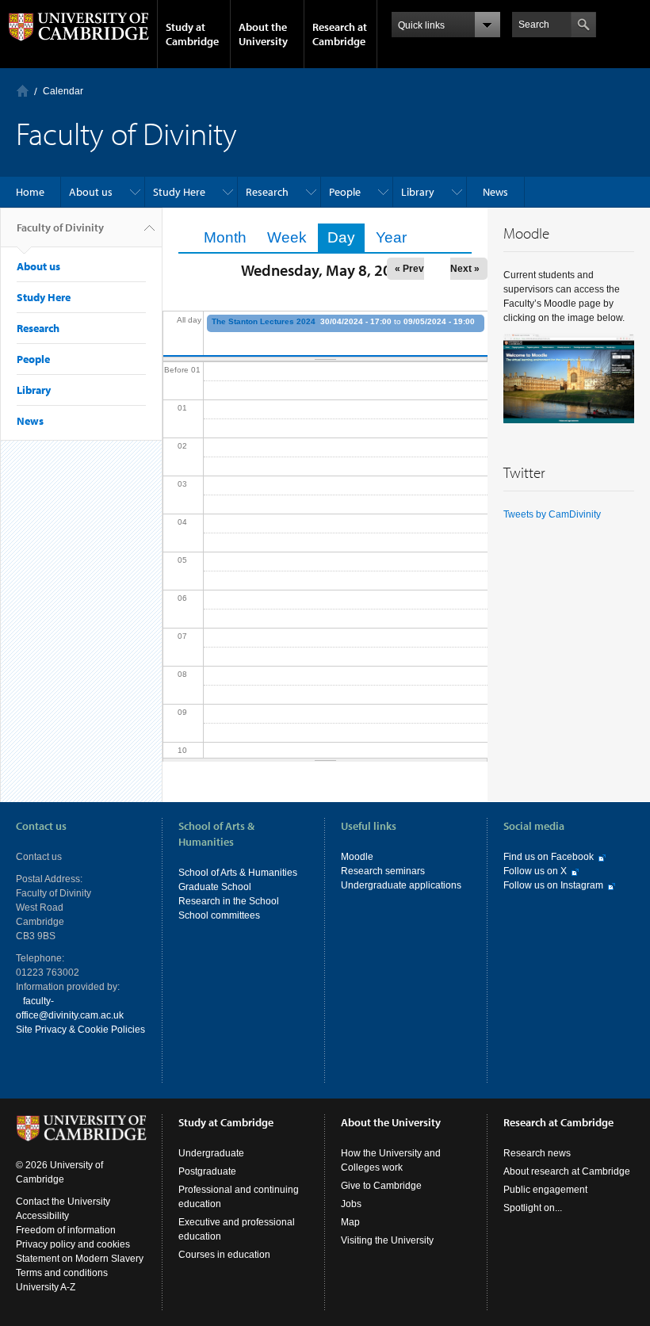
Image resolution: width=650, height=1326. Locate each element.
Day (346, 237)
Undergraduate (211, 1153)
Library (417, 192)
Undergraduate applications (401, 885)
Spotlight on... (532, 1207)
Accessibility (42, 1215)
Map (350, 1222)
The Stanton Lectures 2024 (263, 321)
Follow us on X (535, 871)
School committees (219, 915)
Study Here (179, 192)
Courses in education (224, 1254)
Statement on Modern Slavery (79, 1258)
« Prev (409, 268)
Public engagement (545, 1189)
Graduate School (214, 886)
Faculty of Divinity (60, 227)
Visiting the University (387, 1240)
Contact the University (63, 1201)
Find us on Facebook (548, 856)
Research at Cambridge (339, 34)
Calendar (63, 91)
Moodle (357, 856)
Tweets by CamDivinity (552, 514)
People (345, 192)
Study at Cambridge (192, 34)
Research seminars (383, 871)
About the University (263, 34)
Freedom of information (66, 1230)
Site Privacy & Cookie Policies (80, 1029)
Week (287, 237)
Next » (465, 268)
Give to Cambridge (381, 1185)
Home (22, 90)
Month (225, 237)
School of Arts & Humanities (237, 872)
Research (267, 192)
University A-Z (45, 1287)
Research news (537, 1153)
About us (91, 192)
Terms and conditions (62, 1272)
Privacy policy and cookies (73, 1244)
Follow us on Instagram (553, 885)
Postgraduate (207, 1171)
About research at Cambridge (566, 1171)
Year (391, 237)
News (495, 192)
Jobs (351, 1203)
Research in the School (228, 901)
